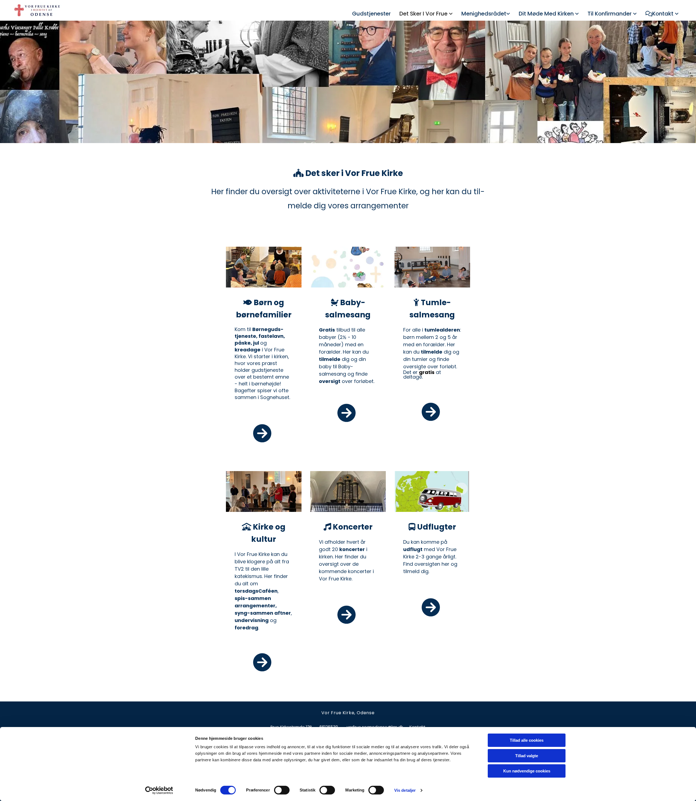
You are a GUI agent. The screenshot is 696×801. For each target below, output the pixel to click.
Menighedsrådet (483, 13)
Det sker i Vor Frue (424, 13)
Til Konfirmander (610, 13)
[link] (426, 14)
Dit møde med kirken (547, 13)
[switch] (282, 790)
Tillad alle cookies (526, 740)
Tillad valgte (526, 755)
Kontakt (663, 13)
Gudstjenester (371, 13)
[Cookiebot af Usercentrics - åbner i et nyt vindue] (159, 790)
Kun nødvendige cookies (526, 771)
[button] (263, 434)
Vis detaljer (405, 790)
